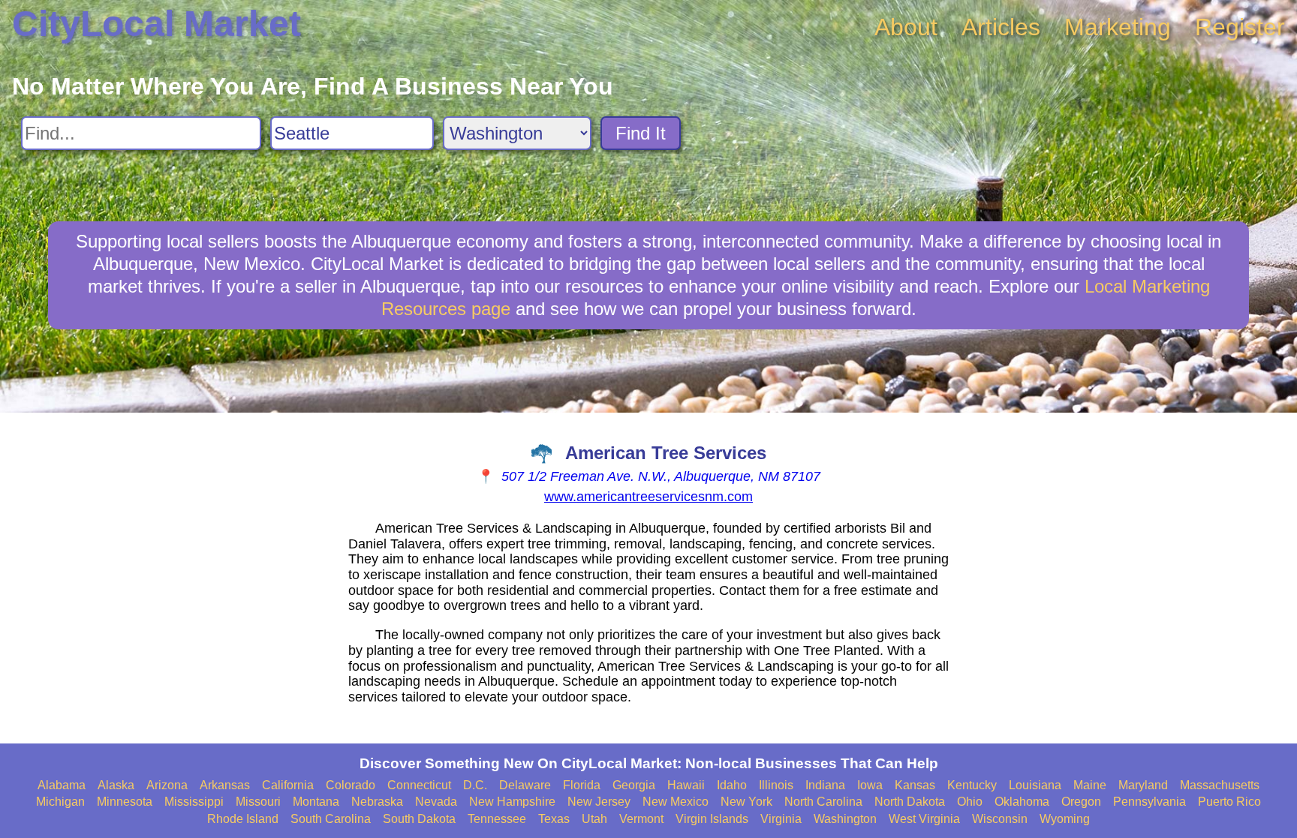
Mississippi (194, 801)
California (288, 785)
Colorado (350, 785)
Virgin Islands (712, 818)
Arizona (167, 785)
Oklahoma (1022, 801)
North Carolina (823, 801)
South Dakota (419, 818)
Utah (594, 818)
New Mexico (675, 801)
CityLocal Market (156, 24)
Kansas (915, 785)
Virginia (781, 818)
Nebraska (377, 801)
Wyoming (1065, 818)
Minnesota (124, 801)
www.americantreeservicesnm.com (648, 496)
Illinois (776, 785)
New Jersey (598, 801)
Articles (1000, 27)
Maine (1089, 785)
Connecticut (419, 785)
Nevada (436, 801)
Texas (554, 818)
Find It (640, 133)
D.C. (475, 785)
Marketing (1117, 27)
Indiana (825, 785)
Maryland (1143, 785)
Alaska (116, 785)
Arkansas (225, 785)
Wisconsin (1000, 818)
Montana (316, 801)
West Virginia (924, 818)
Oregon (1081, 801)
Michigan (60, 801)
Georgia (633, 785)
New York (746, 801)
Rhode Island (242, 818)
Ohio (970, 801)
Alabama (62, 785)
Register (1240, 27)
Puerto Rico (1229, 801)
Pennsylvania (1149, 801)
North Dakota (909, 801)
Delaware (525, 785)
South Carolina (330, 818)
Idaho (732, 785)
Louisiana (1035, 785)
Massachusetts (1219, 785)
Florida (581, 785)
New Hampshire (512, 801)
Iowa (870, 785)
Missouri (258, 801)
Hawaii (686, 785)
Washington (845, 818)
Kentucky (972, 785)
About (905, 27)
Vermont (641, 818)
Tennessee (497, 818)
